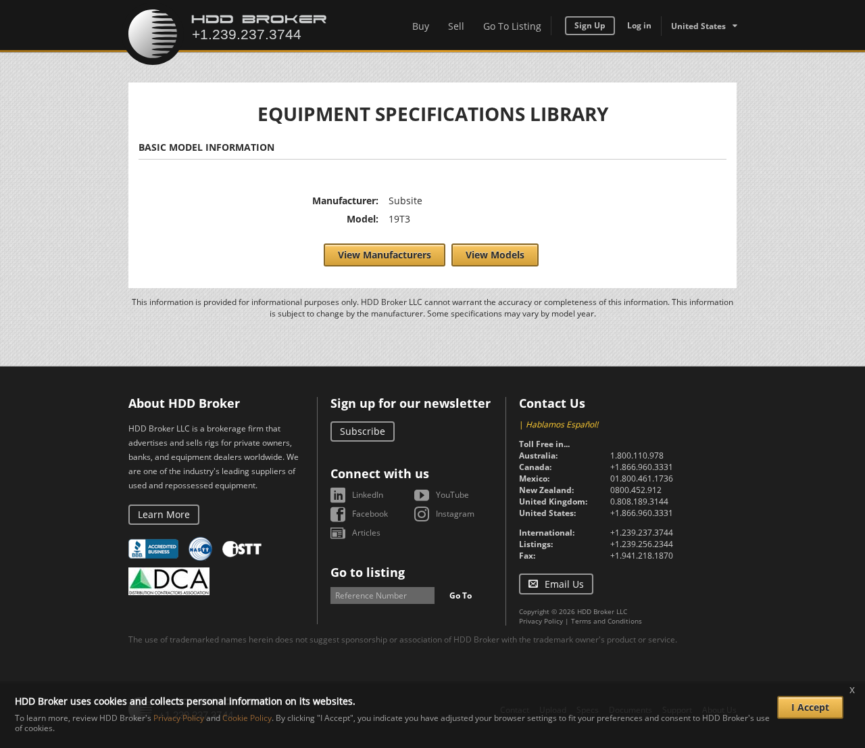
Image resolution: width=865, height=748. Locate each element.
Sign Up (590, 25)
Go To (460, 595)
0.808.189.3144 (639, 501)
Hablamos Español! (562, 424)
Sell (456, 26)
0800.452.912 (636, 490)
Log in (639, 25)
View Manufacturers (384, 254)
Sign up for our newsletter (410, 403)
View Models (495, 254)
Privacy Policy (541, 621)
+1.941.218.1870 (641, 555)
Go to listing (367, 572)
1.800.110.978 (637, 455)
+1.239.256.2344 (641, 544)
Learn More (164, 514)
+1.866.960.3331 (641, 467)
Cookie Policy (247, 718)
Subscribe (362, 431)
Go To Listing (512, 26)
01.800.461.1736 (641, 478)
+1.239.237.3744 (641, 532)
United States (698, 26)
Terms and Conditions (606, 621)
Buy (420, 26)
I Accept (810, 707)
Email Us (564, 584)
